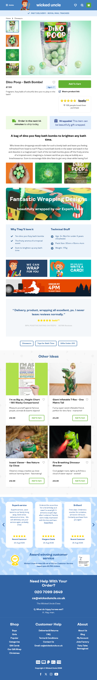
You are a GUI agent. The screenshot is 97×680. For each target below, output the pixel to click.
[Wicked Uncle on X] (46, 674)
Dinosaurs (18, 18)
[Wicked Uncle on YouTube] (56, 674)
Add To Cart (75, 84)
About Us (82, 631)
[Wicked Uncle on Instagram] (51, 674)
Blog (82, 634)
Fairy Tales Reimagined (82, 647)
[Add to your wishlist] (54, 82)
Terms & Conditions (48, 638)
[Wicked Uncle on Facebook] (40, 674)
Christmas (14, 653)
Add (37, 418)
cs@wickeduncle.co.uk (48, 598)
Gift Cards (14, 646)
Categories (14, 642)
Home (8, 18)
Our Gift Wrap (14, 649)
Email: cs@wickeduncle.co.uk (48, 646)
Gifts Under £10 (67, 343)
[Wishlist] (75, 5)
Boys (14, 631)
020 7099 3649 (48, 592)
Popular (14, 638)
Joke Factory (82, 642)
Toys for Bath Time (45, 343)
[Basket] (88, 5)
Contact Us (48, 642)
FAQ (48, 634)
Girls (14, 634)
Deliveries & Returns (48, 631)
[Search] (82, 5)
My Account (82, 638)
